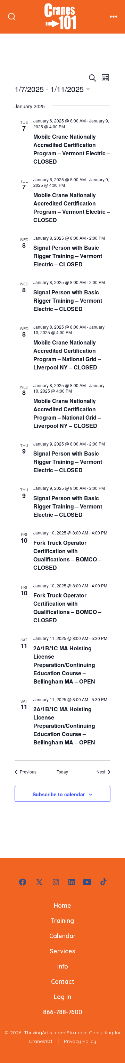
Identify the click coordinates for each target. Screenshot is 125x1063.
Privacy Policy (80, 1041)
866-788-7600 (62, 1012)
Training (62, 920)
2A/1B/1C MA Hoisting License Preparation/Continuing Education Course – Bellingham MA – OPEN (64, 664)
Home (62, 905)
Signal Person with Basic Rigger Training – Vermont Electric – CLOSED (67, 256)
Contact (62, 981)
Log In (62, 996)
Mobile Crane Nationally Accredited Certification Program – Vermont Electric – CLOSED (71, 148)
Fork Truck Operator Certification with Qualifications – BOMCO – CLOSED (67, 555)
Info (62, 966)
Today (62, 772)
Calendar (62, 936)
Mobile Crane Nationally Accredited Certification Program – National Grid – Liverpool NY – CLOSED (67, 354)
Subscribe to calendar (59, 794)
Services (62, 951)
